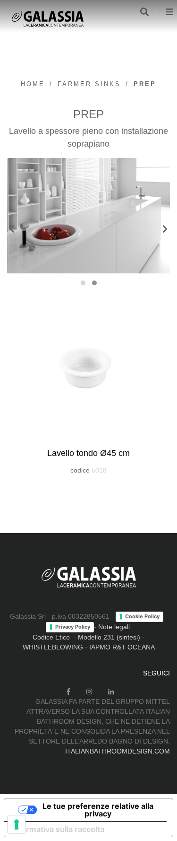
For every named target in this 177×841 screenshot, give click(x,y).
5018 (99, 470)
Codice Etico (51, 637)
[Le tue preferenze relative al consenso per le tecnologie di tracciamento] (16, 824)
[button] (83, 283)
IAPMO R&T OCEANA (122, 647)
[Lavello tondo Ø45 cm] (88, 369)
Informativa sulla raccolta (58, 829)
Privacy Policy (72, 626)
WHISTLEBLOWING (53, 647)
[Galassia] (47, 19)
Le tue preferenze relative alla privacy (97, 809)
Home (33, 84)
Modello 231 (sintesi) (109, 637)
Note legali (114, 627)
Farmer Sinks (89, 84)
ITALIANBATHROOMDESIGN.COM (117, 751)
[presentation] (12, 229)
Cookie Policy (142, 616)
